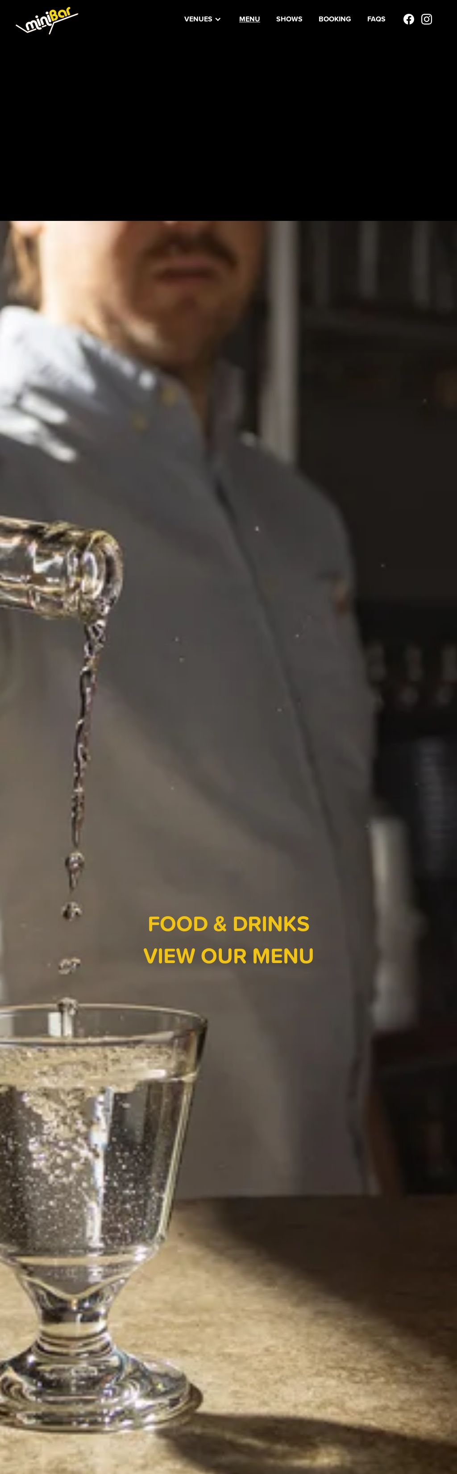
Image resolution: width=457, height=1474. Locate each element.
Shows (289, 19)
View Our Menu (228, 955)
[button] (202, 19)
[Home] (46, 19)
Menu (249, 19)
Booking (335, 19)
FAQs (376, 19)
